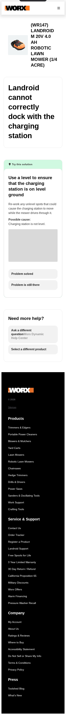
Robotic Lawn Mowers (21, 461)
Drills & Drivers (16, 482)
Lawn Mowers (16, 454)
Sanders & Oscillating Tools (24, 495)
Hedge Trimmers (17, 475)
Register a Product (19, 541)
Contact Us (14, 528)
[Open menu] (58, 8)
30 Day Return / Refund (22, 569)
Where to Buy (16, 642)
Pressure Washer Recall (22, 603)
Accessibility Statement (21, 649)
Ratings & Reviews (19, 635)
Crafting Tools (16, 509)
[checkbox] (33, 274)
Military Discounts (18, 582)
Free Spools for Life (19, 555)
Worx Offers (15, 589)
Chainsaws (14, 468)
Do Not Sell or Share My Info (24, 656)
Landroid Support (18, 548)
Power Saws (15, 488)
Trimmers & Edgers (19, 427)
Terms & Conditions (19, 662)
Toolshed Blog (16, 688)
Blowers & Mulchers (19, 441)
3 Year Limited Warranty (22, 562)
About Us (13, 628)
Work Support (16, 502)
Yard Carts (14, 447)
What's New (15, 695)
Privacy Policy (16, 669)
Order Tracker (16, 534)
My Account (14, 622)
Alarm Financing (17, 596)
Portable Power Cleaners (22, 434)
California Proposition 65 (22, 575)
